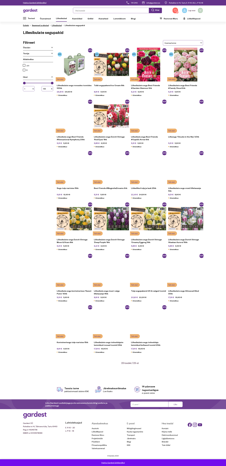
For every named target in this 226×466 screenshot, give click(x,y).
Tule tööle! (166, 445)
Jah (27, 65)
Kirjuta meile (167, 431)
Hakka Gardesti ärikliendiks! (34, 2)
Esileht (26, 25)
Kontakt (165, 428)
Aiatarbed (103, 18)
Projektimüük (97, 438)
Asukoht (95, 428)
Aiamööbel (77, 18)
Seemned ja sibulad (40, 25)
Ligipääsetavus (168, 438)
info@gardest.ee (153, 2)
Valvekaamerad (98, 448)
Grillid (90, 18)
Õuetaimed (45, 18)
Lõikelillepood (193, 18)
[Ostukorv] (200, 10)
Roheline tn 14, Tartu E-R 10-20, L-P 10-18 (186, 2)
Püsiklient (96, 441)
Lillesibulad (61, 18)
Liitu (175, 404)
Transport (131, 435)
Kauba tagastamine (135, 431)
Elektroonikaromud (170, 435)
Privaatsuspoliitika (99, 445)
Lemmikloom (119, 18)
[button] (117, 10)
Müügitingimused (134, 428)
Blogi (133, 18)
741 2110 (134, 2)
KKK (128, 445)
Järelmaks (131, 438)
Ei (27, 70)
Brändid (165, 441)
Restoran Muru (171, 18)
